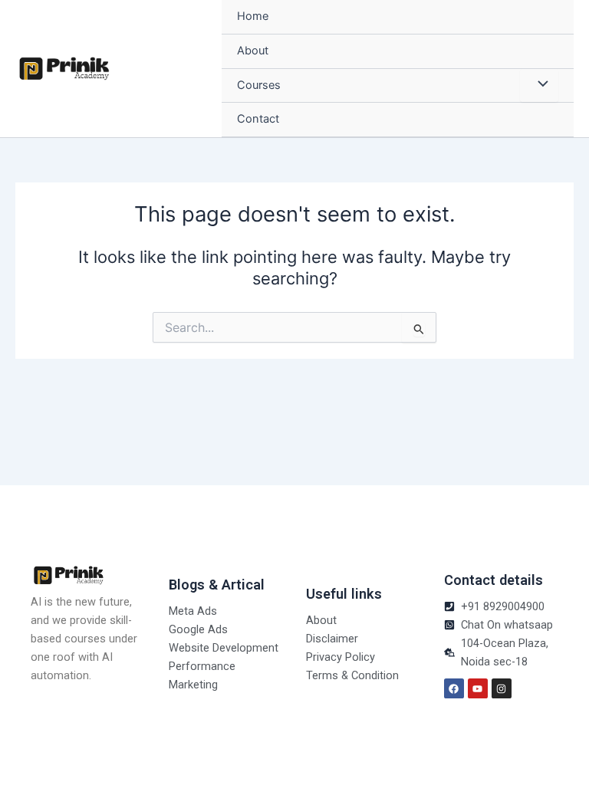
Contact (258, 119)
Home (252, 16)
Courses (259, 85)
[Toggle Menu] (539, 86)
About (252, 50)
